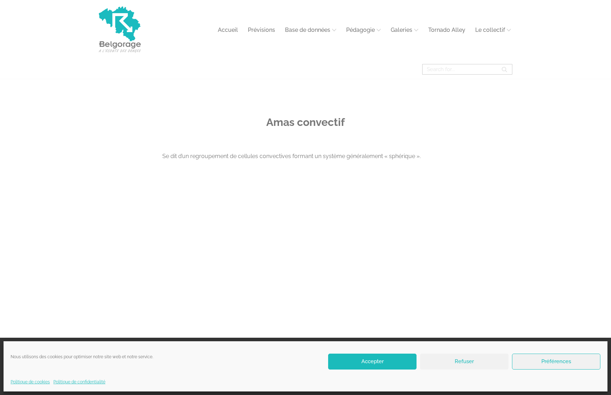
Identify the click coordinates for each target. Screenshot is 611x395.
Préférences (556, 361)
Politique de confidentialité (79, 381)
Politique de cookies (30, 381)
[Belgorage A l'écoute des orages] (120, 29)
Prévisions (261, 30)
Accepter (372, 361)
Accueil (228, 30)
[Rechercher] (504, 69)
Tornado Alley (446, 30)
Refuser (464, 361)
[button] (334, 30)
